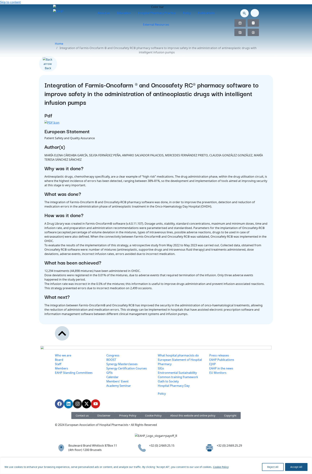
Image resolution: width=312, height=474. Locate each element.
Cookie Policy (221, 467)
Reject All (272, 467)
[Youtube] (95, 403)
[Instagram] (77, 403)
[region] (156, 466)
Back (48, 68)
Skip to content (10, 2)
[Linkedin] (68, 403)
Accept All (296, 467)
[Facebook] (59, 403)
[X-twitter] (86, 403)
